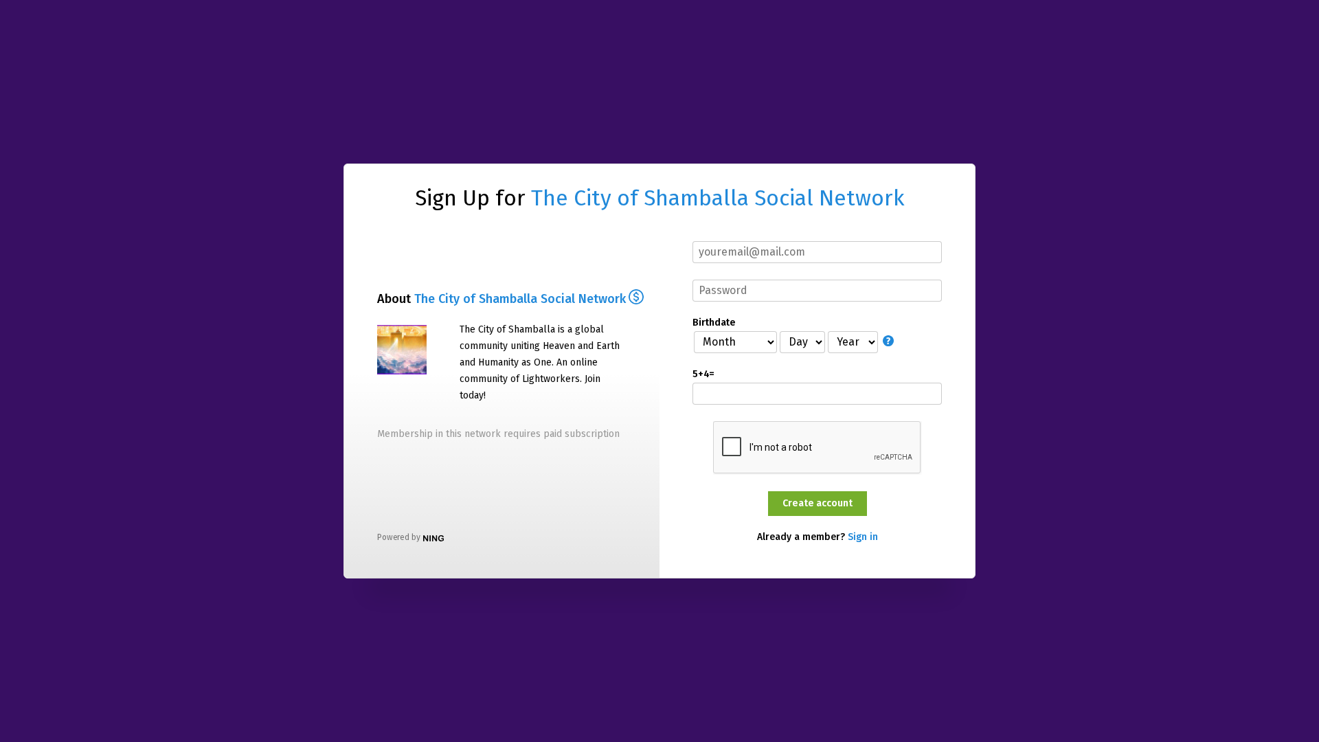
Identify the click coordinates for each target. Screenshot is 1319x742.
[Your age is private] (890, 341)
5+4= (703, 374)
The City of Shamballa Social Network (718, 198)
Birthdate (713, 323)
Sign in (863, 537)
